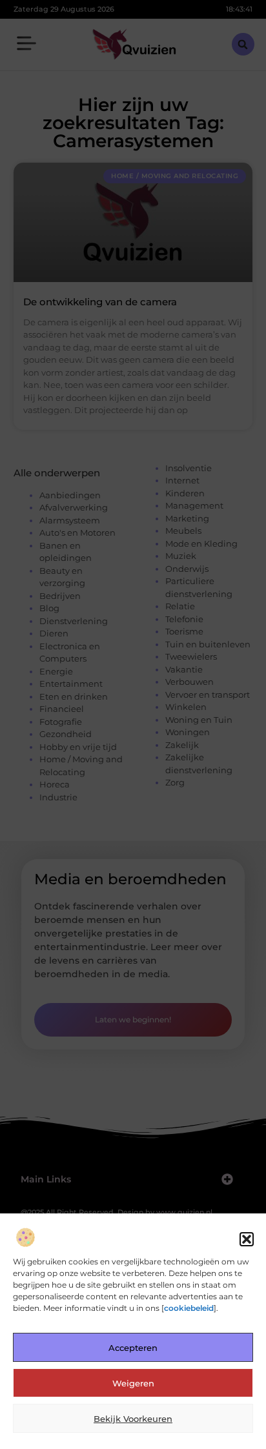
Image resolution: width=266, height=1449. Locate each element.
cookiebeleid (189, 1308)
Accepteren (133, 1348)
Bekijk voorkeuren (133, 1419)
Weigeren (133, 1383)
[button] (246, 1239)
